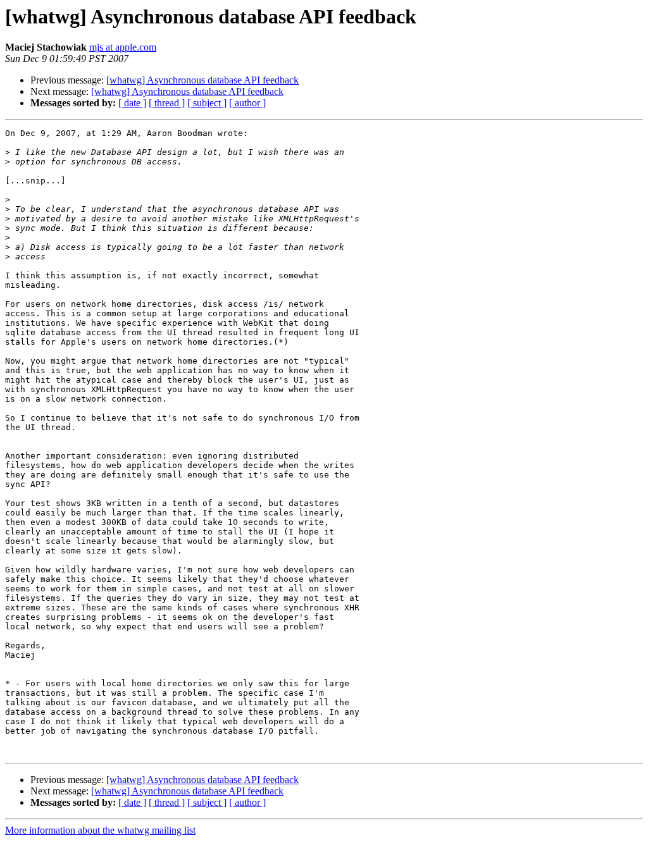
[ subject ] (207, 102)
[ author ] (247, 102)
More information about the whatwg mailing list (100, 830)
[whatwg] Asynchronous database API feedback (202, 80)
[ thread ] (167, 102)
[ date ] (132, 102)
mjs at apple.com (122, 47)
